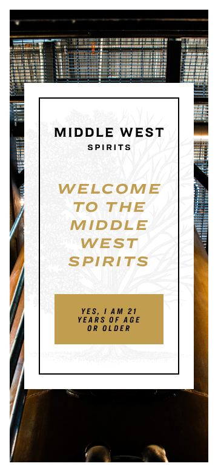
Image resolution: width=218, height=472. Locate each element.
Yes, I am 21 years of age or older (109, 319)
